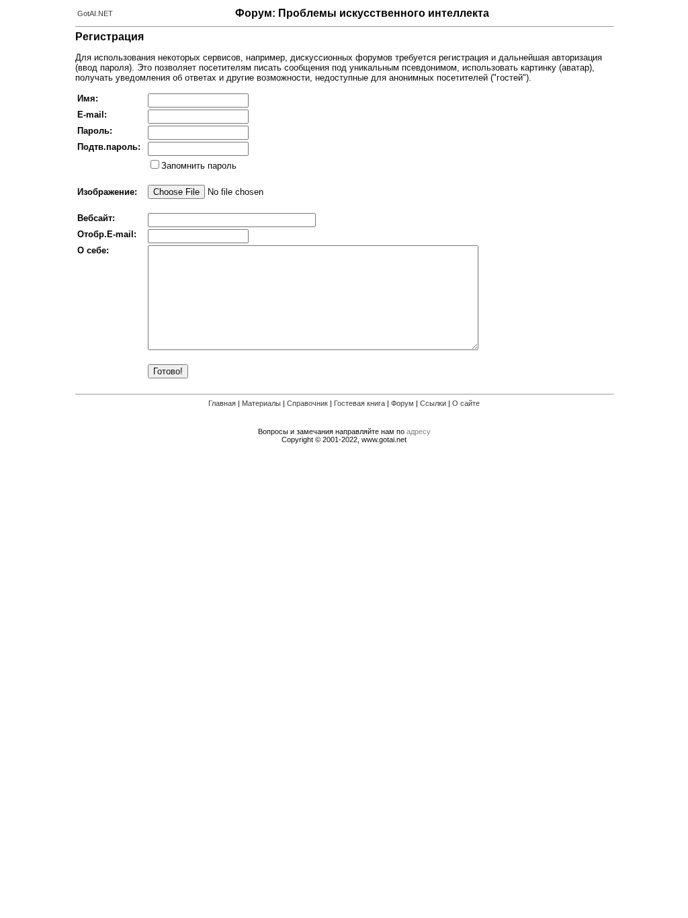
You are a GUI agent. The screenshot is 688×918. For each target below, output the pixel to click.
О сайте (466, 403)
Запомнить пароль (198, 166)
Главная (222, 403)
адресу (418, 431)
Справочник (307, 403)
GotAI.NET (95, 13)
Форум (402, 403)
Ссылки (433, 403)
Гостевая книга (359, 403)
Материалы (261, 403)
